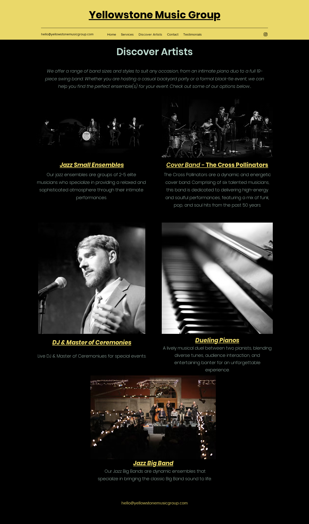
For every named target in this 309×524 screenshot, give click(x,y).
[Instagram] (265, 34)
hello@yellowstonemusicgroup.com (67, 34)
